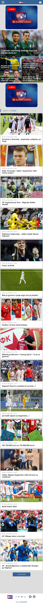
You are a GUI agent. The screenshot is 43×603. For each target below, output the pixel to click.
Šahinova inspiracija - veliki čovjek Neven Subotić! (20, 235)
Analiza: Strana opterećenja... (15, 325)
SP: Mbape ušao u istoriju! (13, 536)
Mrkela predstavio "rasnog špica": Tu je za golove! (21, 355)
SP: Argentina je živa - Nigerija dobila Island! (18, 203)
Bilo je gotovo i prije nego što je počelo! (20, 295)
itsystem (23, 602)
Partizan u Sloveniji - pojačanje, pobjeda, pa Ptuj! (21, 140)
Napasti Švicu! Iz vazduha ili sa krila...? (19, 386)
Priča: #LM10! (8, 265)
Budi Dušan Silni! (9, 506)
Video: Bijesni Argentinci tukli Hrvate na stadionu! (20, 476)
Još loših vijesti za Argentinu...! (15, 416)
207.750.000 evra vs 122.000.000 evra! (18, 445)
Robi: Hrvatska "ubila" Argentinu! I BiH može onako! (19, 172)
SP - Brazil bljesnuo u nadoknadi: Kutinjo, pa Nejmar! (20, 567)
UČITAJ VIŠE (21, 574)
